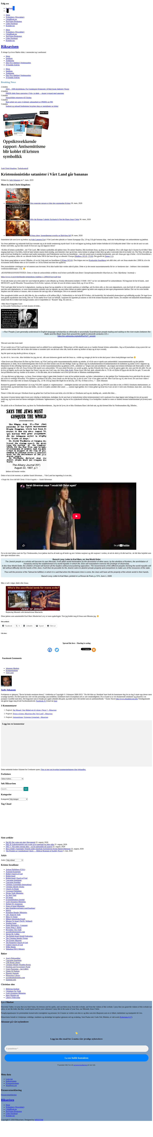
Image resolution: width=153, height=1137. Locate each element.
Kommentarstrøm (12, 1083)
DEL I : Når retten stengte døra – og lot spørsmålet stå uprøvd (29, 847)
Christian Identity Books (15, 887)
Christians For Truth (13, 991)
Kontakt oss (10, 26)
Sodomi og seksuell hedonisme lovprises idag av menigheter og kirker (32, 106)
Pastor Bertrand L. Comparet (16, 925)
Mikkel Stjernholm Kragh (15, 919)
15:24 (90, 256)
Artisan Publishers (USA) (15, 870)
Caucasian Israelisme (14, 880)
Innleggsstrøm (11, 1081)
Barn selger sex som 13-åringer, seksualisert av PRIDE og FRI (29, 102)
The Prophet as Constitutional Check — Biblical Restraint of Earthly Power (34, 851)
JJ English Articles (13, 65)
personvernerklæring (80, 1065)
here (55, 701)
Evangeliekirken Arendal (15, 900)
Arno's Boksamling (13, 958)
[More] (95, 650)
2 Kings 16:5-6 (66, 260)
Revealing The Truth (13, 930)
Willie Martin (11, 947)
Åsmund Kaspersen (13, 872)
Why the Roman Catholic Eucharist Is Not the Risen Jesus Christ (54, 219)
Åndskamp (10, 61)
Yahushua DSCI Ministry (15, 949)
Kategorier (5, 799)
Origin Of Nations (12, 971)
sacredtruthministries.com (15, 932)
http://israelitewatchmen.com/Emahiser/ (20, 908)
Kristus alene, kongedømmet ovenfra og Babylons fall (50, 235)
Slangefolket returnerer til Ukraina (18, 98)
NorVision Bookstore (14, 21)
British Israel (10, 876)
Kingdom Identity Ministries (16, 912)
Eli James (9, 897)
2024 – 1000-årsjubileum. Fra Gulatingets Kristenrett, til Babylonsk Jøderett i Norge (37, 89)
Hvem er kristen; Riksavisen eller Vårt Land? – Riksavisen (32, 714)
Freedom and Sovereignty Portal (18, 967)
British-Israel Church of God (16, 878)
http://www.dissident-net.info (127, 699)
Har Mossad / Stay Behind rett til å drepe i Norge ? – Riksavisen (34, 710)
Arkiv (3, 860)
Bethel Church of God (14, 874)
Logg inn (9, 1079)
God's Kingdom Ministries (16, 902)
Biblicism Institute (12, 989)
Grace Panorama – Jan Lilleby (17, 969)
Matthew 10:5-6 (81, 256)
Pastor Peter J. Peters (13, 928)
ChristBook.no (11, 19)
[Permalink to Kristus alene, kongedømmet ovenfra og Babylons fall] (18, 235)
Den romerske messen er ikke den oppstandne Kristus (50, 203)
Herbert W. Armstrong (14, 904)
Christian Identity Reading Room (18, 965)
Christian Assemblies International (18, 885)
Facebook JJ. (41, 701)
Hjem (8, 15)
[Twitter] (58, 650)
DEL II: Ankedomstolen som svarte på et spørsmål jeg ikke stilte (30, 844)
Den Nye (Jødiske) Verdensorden (18, 63)
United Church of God (14, 945)
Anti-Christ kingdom (9, 168)
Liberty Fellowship (13, 997)
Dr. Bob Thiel (11, 895)
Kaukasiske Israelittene (97, 260)
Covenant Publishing (14, 891)
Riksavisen (10, 46)
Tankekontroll (23, 168)
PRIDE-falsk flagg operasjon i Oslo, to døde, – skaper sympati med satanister (35, 93)
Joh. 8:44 (69, 370)
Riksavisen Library (13, 975)
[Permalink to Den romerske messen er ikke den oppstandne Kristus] (18, 203)
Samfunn (9, 58)
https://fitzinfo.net (12, 995)
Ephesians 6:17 (126, 1017)
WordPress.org (11, 1085)
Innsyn (8, 910)
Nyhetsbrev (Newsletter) (15, 17)
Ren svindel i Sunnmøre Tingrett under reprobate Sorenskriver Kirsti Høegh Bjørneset (38, 849)
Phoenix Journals (12, 973)
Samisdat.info (11, 980)
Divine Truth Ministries (14, 893)
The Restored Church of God (17, 943)
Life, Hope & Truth (13, 915)
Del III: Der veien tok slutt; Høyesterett (20, 842)
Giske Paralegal (12, 24)
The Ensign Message (14, 940)
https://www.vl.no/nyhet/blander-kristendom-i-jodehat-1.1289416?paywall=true (31, 277)
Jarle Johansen (14, 180)
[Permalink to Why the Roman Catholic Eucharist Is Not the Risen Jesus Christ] (18, 219)
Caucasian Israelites (13, 882)
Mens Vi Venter (12, 917)
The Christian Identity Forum (17, 938)
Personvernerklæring (9, 1095)
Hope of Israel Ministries (15, 906)
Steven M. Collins (12, 934)
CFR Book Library (13, 963)
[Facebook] (51, 650)
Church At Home (12, 889)
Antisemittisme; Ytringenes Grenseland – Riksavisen (30, 717)
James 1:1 (109, 256)
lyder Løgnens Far (38, 240)
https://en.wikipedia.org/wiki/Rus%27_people (76, 336)
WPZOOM (39, 1120)
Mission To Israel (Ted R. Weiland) (19, 921)
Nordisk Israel (11, 923)
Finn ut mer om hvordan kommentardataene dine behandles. (63, 769)
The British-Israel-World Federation (19, 936)
